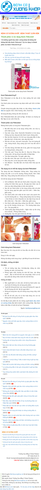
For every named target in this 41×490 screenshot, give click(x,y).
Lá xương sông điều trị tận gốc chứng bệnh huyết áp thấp (20, 367)
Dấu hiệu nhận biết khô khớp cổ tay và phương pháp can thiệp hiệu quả (20, 445)
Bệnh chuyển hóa (11, 23)
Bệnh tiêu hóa (34, 23)
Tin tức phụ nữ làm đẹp (27, 487)
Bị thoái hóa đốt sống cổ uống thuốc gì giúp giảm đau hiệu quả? (19, 434)
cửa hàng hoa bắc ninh (7, 489)
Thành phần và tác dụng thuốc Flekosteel (17, 37)
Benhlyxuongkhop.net (16, 474)
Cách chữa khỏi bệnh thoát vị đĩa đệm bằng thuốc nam (19, 350)
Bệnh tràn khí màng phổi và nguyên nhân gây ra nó (18, 335)
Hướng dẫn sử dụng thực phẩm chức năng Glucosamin (19, 340)
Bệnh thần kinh (16, 25)
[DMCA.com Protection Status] (34, 466)
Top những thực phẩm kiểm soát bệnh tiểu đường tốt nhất (20, 372)
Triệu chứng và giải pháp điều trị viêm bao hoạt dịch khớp (20, 425)
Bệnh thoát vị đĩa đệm (29, 33)
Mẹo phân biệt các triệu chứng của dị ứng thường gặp (19, 345)
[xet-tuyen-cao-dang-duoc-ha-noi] (20, 17)
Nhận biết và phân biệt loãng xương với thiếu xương (18, 364)
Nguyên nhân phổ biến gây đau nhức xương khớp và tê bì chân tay (20, 437)
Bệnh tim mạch (25, 25)
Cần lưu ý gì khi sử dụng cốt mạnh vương (17, 57)
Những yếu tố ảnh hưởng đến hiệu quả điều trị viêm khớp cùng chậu (20, 439)
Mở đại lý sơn (9, 487)
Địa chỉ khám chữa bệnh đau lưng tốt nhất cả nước (18, 337)
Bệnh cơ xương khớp (23, 23)
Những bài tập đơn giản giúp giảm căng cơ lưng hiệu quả (20, 396)
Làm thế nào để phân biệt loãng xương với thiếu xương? (20, 355)
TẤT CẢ (4, 23)
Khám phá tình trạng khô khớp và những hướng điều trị (19, 410)
